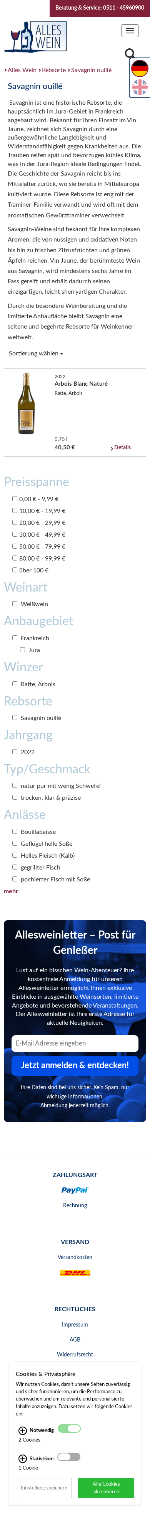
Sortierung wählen (34, 353)
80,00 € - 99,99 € (42, 559)
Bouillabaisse (37, 832)
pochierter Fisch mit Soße (54, 879)
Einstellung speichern (44, 1488)
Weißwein (33, 604)
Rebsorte (54, 70)
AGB (75, 1340)
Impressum (75, 1325)
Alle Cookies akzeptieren (106, 1488)
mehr (11, 891)
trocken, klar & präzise (50, 798)
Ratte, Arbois (37, 684)
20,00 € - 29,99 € (42, 523)
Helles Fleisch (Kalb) (47, 856)
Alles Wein (22, 70)
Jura (33, 650)
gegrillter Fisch (39, 868)
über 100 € (33, 570)
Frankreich (34, 638)
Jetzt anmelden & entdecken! (75, 1065)
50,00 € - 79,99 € (42, 547)
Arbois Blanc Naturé (81, 384)
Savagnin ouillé (91, 70)
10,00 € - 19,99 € (42, 511)
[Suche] (130, 56)
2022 (27, 752)
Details (122, 447)
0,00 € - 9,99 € (38, 499)
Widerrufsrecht (75, 1355)
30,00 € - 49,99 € (42, 535)
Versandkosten (75, 1257)
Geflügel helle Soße (45, 844)
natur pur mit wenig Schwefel (60, 786)
